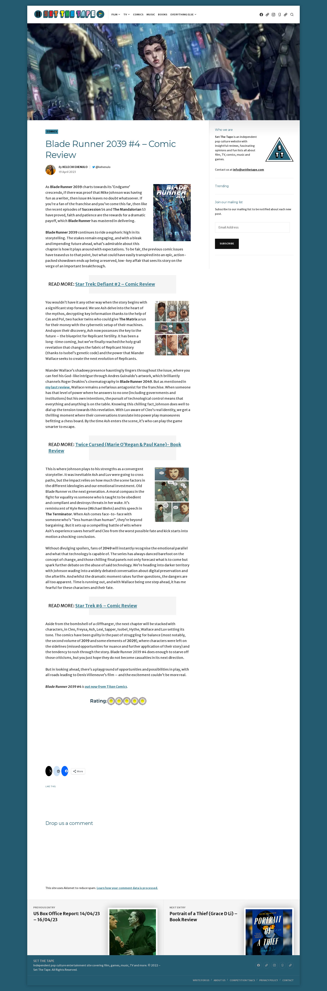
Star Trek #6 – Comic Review (106, 605)
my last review (57, 387)
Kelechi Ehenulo (75, 167)
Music (150, 14)
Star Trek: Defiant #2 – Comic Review (115, 284)
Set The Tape (43, 961)
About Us (219, 980)
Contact (288, 980)
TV (125, 14)
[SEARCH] (292, 14)
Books (162, 14)
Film (114, 14)
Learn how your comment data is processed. (127, 888)
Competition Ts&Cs (242, 980)
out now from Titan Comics (106, 686)
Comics (138, 14)
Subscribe (227, 243)
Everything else (182, 14)
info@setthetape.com (248, 169)
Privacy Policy (268, 980)
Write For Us (201, 980)
